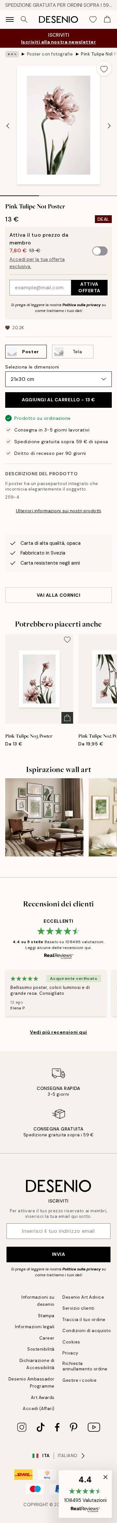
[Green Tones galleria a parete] (44, 817)
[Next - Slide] (109, 126)
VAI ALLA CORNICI (59, 595)
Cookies (71, 1342)
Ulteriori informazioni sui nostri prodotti (58, 511)
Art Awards (43, 1397)
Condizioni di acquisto (86, 1330)
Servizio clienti (78, 1308)
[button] (85, 1494)
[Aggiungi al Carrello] (67, 718)
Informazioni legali (35, 1327)
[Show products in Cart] (107, 19)
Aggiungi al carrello (58, 400)
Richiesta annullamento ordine (85, 1366)
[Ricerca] (24, 19)
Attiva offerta (89, 287)
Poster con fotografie (50, 54)
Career (47, 1338)
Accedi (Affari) (39, 1408)
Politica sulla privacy (82, 304)
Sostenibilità (41, 1349)
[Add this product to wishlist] (104, 68)
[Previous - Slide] (8, 126)
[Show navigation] (10, 19)
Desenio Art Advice (83, 1297)
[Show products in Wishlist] (93, 19)
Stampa (46, 1315)
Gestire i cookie (79, 1380)
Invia (58, 1254)
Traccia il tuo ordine (84, 1319)
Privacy (70, 1353)
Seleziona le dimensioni (32, 367)
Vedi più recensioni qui (58, 1032)
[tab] (19, 193)
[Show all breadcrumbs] (12, 54)
